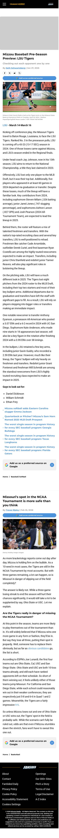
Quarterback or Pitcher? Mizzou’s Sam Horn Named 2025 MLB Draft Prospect (30, 418)
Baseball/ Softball (18, 477)
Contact (6, 778)
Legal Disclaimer (45, 794)
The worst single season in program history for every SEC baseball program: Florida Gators (30, 450)
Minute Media (16, 811)
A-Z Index (41, 799)
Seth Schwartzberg (15, 68)
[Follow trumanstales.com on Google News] (52, 465)
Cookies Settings (11, 804)
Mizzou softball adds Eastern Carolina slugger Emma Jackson (26, 410)
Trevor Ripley (12, 510)
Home (5, 477)
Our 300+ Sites (43, 778)
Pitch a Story (42, 784)
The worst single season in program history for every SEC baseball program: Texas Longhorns (30, 439)
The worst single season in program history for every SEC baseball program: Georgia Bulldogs (30, 427)
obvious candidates (38, 648)
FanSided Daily (10, 784)
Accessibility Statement (15, 799)
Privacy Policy (9, 789)
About (5, 773)
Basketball (15, 754)
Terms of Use (43, 789)
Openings (41, 773)
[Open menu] (4, 4)
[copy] (19, 73)
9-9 (17, 704)
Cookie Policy (9, 794)
